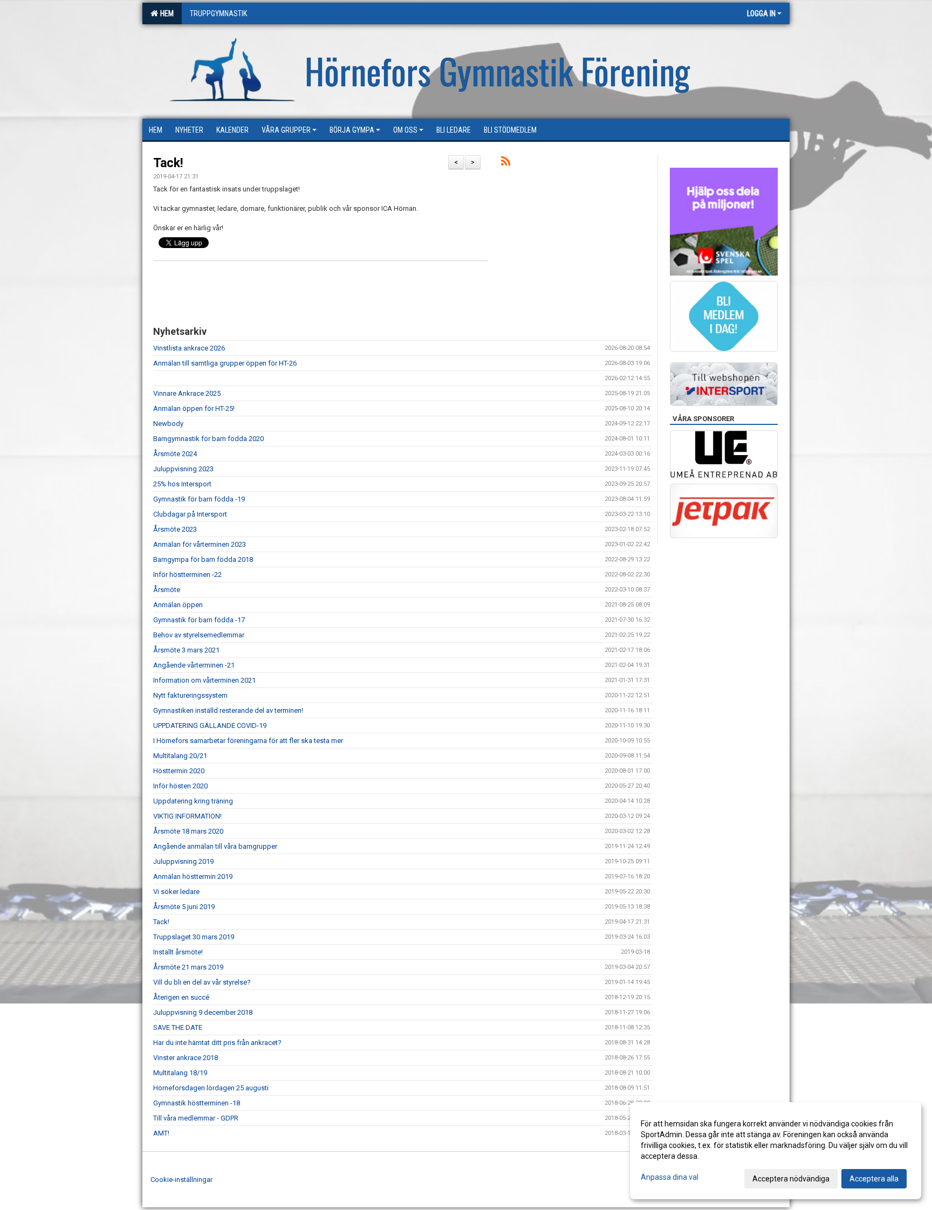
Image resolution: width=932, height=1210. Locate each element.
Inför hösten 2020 (180, 786)
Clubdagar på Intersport (190, 514)
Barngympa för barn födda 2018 (203, 559)
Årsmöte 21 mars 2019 (188, 967)
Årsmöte (166, 590)
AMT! (161, 1133)
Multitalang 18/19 (180, 1073)
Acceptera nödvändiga (791, 1178)
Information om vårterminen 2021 (204, 680)
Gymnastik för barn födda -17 (199, 620)
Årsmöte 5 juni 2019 (184, 907)
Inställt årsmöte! (178, 952)
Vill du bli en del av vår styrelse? (202, 982)
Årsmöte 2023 (175, 529)
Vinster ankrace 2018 (185, 1058)
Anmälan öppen (178, 605)
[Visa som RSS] (505, 163)
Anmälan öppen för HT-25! (194, 408)
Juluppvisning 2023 (183, 469)
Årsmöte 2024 (175, 454)
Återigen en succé (181, 997)
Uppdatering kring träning (193, 801)
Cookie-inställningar (181, 1179)
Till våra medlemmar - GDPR (195, 1118)
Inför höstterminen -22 (187, 574)
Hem (165, 13)
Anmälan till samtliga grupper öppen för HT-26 (225, 363)
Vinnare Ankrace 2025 (187, 393)
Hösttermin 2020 (178, 771)
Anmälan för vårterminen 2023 (199, 544)
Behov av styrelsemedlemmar (198, 635)
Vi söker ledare (176, 892)
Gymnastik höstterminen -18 (196, 1103)
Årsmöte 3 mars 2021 (186, 650)
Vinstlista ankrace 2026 (189, 348)
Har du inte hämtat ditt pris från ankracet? (217, 1043)
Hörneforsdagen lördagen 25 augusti (211, 1088)
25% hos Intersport (182, 484)
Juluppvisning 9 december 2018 (202, 1012)
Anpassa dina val (669, 1177)
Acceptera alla (874, 1178)
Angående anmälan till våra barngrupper (215, 846)
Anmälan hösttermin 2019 (192, 876)
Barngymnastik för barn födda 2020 (208, 439)
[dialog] (775, 1150)
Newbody (168, 424)
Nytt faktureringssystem (190, 695)
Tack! (168, 163)
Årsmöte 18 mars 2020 (188, 831)
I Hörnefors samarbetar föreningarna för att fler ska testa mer (248, 741)
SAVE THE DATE (177, 1027)
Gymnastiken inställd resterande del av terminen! (228, 710)
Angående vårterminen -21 (194, 665)
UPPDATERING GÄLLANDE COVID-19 (209, 725)
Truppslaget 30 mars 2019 (193, 937)
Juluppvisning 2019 (183, 861)
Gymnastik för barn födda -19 (199, 499)
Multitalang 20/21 (180, 756)
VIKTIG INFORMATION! (187, 816)
